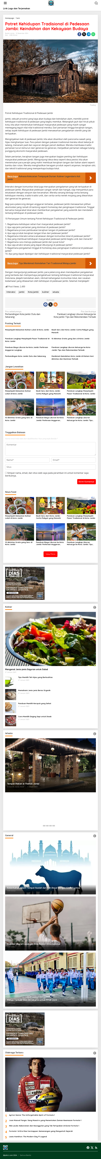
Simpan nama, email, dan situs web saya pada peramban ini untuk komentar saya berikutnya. (47, 474)
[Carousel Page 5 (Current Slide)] (56, 825)
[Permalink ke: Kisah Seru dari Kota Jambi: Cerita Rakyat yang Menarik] (50, 380)
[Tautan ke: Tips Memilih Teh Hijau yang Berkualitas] (10, 681)
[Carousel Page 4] (53, 825)
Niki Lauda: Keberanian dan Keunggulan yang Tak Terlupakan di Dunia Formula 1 (44, 1126)
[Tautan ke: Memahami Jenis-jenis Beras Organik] (10, 694)
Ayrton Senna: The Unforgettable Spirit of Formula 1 (32, 1115)
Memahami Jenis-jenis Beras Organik (34, 690)
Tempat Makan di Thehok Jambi (23, 783)
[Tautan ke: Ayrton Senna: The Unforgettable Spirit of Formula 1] (50, 1085)
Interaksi (10, 291)
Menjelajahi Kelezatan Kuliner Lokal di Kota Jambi (27, 330)
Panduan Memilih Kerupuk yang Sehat (34, 703)
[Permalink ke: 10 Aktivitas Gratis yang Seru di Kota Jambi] (19, 407)
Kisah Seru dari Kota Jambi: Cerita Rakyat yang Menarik (73, 331)
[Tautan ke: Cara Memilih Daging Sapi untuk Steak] (10, 720)
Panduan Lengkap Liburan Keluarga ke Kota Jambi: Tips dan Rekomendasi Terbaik (75, 314)
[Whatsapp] (93, 34)
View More (50, 554)
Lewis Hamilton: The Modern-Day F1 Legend (28, 1136)
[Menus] (5, 3)
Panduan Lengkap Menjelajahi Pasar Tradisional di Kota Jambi (27, 340)
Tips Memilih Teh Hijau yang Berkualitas (35, 677)
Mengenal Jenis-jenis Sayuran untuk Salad (26, 669)
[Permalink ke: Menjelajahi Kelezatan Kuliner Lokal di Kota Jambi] (19, 380)
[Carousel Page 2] (47, 825)
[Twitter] (50, 304)
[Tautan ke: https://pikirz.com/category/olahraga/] (94, 1053)
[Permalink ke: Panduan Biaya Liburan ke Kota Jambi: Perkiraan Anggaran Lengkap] (50, 407)
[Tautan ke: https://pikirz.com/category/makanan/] (94, 607)
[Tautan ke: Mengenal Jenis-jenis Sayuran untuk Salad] (50, 639)
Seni (6, 35)
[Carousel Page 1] (44, 825)
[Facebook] (45, 304)
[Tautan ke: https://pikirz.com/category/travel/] (94, 733)
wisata (56, 291)
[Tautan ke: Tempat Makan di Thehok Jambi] (50, 765)
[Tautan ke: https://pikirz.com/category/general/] (94, 835)
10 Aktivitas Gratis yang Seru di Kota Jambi (70, 339)
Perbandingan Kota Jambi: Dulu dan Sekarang (22, 314)
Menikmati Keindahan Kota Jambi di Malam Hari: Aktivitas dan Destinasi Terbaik (73, 357)
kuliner (45, 291)
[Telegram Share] (89, 34)
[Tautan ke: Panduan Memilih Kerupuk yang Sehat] (10, 707)
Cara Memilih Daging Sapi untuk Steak (34, 716)
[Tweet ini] (84, 34)
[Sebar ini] (79, 34)
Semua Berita (25, 1155)
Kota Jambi (33, 291)
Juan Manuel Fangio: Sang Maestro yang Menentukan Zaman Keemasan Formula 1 (45, 1120)
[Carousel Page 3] (50, 825)
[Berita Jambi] (51, 2)
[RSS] (55, 304)
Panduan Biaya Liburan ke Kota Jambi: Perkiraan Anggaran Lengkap (26, 348)
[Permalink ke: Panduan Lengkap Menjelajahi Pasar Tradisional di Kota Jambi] (81, 380)
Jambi (21, 291)
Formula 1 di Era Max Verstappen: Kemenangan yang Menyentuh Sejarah (41, 1131)
